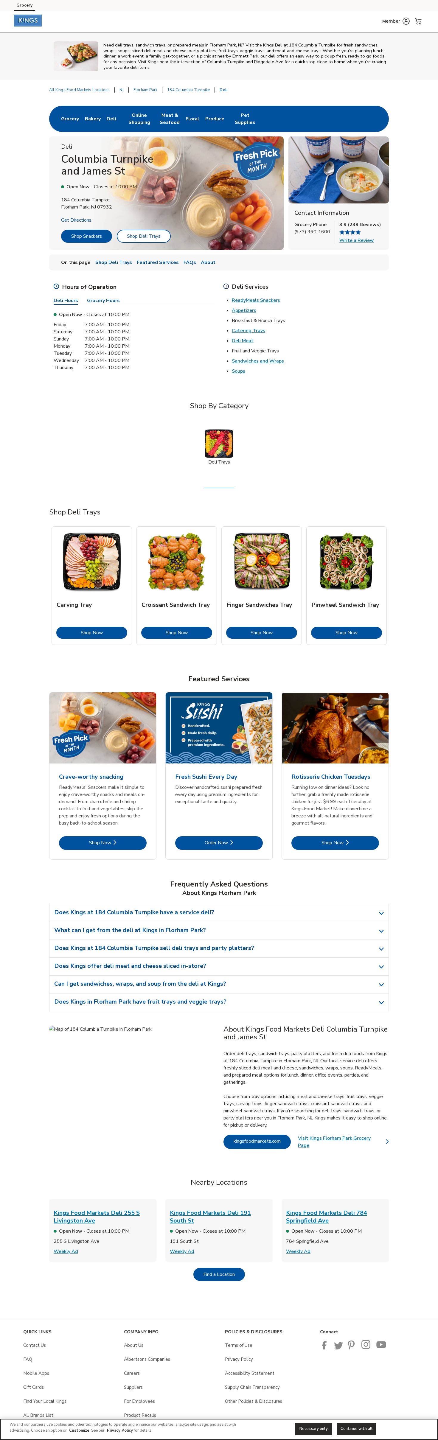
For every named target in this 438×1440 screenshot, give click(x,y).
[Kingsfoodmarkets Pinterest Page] (352, 1347)
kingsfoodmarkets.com (262, 1141)
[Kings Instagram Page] (366, 1347)
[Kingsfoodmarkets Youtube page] (381, 1347)
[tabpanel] (92, 585)
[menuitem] (70, 119)
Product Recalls (140, 1415)
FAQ (27, 1359)
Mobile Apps (36, 1373)
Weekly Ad (66, 1251)
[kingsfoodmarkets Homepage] (28, 21)
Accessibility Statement (249, 1373)
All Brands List (38, 1415)
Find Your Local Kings (44, 1401)
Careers (132, 1373)
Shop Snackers (86, 236)
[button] (396, 21)
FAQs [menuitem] (190, 262)
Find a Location (224, 1274)
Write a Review (356, 240)
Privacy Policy (239, 1359)
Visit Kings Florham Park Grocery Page (343, 1142)
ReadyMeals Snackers (256, 300)
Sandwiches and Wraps (258, 361)
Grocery (24, 5)
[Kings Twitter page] (338, 1347)
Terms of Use (238, 1345)
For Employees (139, 1401)
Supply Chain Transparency (252, 1387)
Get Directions (76, 220)
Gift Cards (33, 1387)
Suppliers (133, 1387)
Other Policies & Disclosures (253, 1401)
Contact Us (34, 1345)
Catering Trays (248, 330)
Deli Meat (243, 341)
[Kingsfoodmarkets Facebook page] (325, 1347)
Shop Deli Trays (144, 236)
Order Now (234, 842)
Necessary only (313, 1428)
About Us (133, 1345)
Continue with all (356, 1428)
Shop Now (104, 632)
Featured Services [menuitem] (158, 262)
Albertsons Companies (147, 1359)
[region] (219, 1429)
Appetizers (244, 310)
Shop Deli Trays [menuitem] (113, 262)
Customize (79, 1430)
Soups (238, 371)
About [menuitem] (208, 262)
